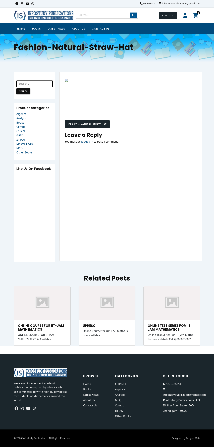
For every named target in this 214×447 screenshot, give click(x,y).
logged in (87, 141)
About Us (78, 29)
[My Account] (185, 15)
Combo (21, 127)
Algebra (21, 114)
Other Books (24, 152)
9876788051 (150, 3)
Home (21, 29)
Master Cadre (25, 144)
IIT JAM (20, 139)
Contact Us (101, 29)
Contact (167, 15)
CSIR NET (22, 131)
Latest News (56, 29)
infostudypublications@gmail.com (181, 3)
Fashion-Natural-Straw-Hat (87, 124)
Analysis (21, 118)
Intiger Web (193, 438)
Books (36, 29)
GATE (19, 135)
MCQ (19, 148)
